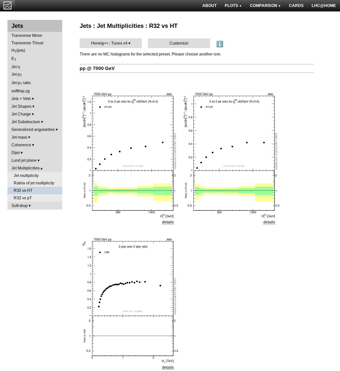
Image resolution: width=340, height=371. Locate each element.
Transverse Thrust (27, 43)
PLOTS (231, 5)
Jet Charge (21, 114)
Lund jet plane (24, 160)
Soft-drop (19, 206)
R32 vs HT (23, 190)
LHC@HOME (324, 5)
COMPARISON (263, 5)
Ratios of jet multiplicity (34, 183)
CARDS (296, 5)
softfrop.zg (20, 91)
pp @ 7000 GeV (97, 68)
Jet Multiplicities (25, 168)
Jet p (16, 74)
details (168, 222)
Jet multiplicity (26, 175)
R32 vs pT (23, 198)
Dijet (15, 153)
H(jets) (18, 50)
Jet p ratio (21, 83)
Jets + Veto (21, 99)
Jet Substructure (25, 122)
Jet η (15, 67)
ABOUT (209, 5)
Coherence (21, 145)
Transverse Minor (26, 35)
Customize (179, 43)
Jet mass (19, 137)
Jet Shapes (21, 106)
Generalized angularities (33, 129)
